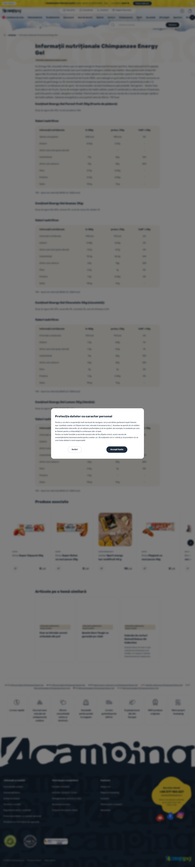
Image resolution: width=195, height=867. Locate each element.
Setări (75, 449)
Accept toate (116, 449)
